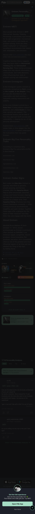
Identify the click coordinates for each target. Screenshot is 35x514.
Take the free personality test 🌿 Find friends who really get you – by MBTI (17, 497)
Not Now (17, 509)
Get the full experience (17, 495)
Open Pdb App (17, 504)
